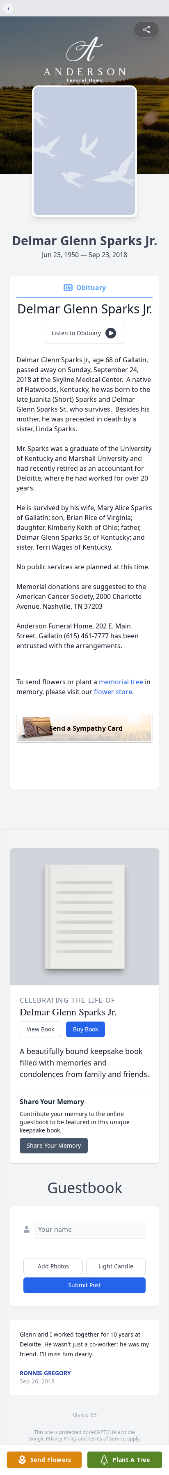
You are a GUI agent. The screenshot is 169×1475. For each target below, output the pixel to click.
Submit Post (84, 1285)
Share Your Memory (54, 1145)
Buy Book (85, 1029)
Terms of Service (107, 1438)
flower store (113, 691)
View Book (40, 1029)
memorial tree (121, 681)
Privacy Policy (61, 1438)
